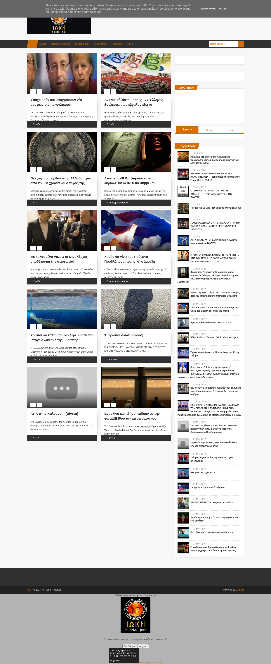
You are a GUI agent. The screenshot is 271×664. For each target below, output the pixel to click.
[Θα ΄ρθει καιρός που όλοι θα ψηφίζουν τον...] (183, 532)
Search (241, 44)
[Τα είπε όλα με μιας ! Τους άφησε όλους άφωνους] (183, 208)
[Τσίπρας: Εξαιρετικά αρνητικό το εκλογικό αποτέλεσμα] (183, 458)
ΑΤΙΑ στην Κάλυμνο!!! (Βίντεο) (54, 414)
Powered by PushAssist (150, 662)
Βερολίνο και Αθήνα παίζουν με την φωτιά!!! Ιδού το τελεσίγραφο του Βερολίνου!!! (132, 418)
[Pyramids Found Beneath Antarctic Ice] (183, 323)
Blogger (240, 589)
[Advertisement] (177, 18)
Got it (222, 8)
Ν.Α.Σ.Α (37, 359)
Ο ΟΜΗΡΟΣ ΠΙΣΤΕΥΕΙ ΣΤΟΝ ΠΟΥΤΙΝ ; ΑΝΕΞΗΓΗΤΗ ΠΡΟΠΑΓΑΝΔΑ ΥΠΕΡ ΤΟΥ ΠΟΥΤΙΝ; (211, 194)
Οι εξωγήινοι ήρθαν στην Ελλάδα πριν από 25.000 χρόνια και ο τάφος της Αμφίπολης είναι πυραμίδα (60, 182)
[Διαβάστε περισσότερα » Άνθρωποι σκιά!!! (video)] (132, 293)
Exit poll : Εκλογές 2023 (202, 472)
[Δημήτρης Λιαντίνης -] (183, 518)
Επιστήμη (117, 44)
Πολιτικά (111, 438)
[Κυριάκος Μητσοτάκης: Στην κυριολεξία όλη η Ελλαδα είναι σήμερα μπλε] (183, 443)
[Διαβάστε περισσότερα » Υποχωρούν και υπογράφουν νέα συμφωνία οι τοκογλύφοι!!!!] (58, 58)
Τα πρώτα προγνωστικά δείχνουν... (208, 487)
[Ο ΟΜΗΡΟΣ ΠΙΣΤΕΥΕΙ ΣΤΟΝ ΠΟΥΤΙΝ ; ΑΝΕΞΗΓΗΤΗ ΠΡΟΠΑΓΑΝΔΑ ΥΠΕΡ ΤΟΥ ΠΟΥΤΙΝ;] (183, 191)
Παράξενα (112, 359)
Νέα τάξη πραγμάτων (117, 202)
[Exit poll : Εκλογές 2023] (183, 473)
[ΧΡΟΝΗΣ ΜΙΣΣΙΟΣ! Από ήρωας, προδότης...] (183, 503)
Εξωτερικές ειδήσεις (60, 44)
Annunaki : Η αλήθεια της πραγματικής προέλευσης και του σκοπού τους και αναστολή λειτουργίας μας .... (214, 160)
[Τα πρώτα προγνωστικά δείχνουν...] (183, 488)
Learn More (208, 8)
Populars (187, 129)
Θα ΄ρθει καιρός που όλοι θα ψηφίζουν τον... (212, 532)
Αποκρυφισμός (81, 44)
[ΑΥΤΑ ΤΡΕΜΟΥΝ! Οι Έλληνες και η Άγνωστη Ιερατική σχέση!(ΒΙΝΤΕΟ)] (183, 240)
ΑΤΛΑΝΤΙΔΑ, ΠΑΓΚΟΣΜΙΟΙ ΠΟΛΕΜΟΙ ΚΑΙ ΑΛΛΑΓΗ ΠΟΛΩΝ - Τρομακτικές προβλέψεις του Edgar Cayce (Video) (215, 176)
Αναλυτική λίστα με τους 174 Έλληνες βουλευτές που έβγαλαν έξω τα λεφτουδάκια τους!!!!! (133, 104)
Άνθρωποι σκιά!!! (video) (123, 335)
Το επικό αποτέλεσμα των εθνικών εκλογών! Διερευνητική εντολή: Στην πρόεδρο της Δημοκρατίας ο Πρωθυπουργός (213, 428)
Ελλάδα (42, 44)
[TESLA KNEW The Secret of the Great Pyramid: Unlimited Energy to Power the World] (183, 308)
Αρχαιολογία (100, 44)
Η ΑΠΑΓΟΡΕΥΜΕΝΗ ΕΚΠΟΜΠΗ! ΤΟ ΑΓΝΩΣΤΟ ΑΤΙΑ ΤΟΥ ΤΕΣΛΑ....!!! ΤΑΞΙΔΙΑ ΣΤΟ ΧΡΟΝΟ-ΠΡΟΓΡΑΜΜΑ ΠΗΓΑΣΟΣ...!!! (214, 258)
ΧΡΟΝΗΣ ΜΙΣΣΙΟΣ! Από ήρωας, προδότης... (212, 502)
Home (32, 44)
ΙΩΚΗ (29, 589)
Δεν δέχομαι (130, 646)
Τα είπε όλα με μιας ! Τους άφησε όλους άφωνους (215, 208)
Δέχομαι (143, 646)
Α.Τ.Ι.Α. (130, 44)
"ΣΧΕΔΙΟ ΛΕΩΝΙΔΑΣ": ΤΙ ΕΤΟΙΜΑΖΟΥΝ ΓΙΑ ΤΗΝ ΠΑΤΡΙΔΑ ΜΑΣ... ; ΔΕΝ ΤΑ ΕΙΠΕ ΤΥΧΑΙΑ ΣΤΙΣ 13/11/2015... (215, 226)
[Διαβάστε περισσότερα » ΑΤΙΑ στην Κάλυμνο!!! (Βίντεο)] (58, 371)
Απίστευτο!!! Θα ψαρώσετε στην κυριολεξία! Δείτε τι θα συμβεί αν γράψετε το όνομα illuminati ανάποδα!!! (135, 182)
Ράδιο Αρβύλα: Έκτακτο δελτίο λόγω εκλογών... (215, 337)
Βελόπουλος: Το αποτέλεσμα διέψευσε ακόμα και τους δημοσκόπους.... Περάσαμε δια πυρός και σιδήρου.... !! (215, 391)
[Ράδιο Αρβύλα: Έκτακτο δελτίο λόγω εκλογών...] (183, 338)
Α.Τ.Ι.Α (36, 202)
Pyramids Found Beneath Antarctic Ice (210, 322)
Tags (231, 130)
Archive (209, 130)
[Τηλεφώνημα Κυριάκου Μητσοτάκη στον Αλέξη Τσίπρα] (183, 352)
